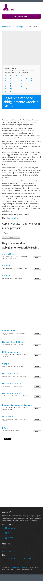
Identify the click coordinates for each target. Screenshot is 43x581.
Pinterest (11, 538)
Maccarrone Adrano (11, 373)
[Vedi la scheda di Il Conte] (37, 431)
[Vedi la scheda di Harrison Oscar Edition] (37, 345)
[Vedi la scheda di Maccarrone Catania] (37, 386)
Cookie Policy (6, 551)
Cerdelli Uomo (9, 330)
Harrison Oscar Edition (12, 342)
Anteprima (7, 265)
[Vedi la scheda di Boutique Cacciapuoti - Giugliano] (37, 408)
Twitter (10, 533)
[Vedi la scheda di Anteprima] (37, 268)
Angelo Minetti (9, 254)
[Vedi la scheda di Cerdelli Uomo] (37, 333)
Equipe (5, 363)
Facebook (11, 528)
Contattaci (5, 548)
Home (4, 27)
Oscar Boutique (9, 416)
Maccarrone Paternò (11, 393)
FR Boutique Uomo (11, 352)
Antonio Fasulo (19, 567)
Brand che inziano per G (16, 27)
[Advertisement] (21, 48)
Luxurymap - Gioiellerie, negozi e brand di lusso (18, 559)
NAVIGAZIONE (21, 16)
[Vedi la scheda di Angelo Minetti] (37, 257)
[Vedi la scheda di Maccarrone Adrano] (37, 376)
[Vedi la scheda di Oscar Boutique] (37, 419)
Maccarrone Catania (11, 383)
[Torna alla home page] (8, 7)
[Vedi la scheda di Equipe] (37, 366)
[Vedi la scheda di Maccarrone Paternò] (37, 396)
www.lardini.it (14, 218)
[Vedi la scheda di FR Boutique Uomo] (37, 355)
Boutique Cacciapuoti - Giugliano (17, 404)
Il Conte (6, 428)
